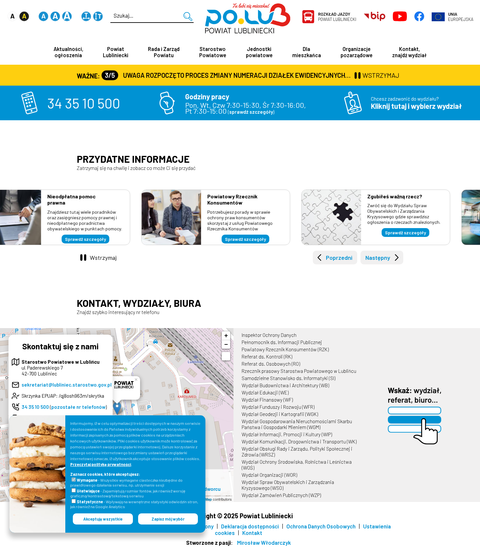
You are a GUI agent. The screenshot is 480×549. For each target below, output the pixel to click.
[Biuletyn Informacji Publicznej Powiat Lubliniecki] (375, 16)
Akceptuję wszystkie (102, 519)
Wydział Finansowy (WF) (267, 400)
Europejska (460, 16)
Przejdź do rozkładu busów (430, 234)
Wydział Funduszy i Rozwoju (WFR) (278, 407)
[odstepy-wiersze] (98, 19)
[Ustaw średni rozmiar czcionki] (55, 19)
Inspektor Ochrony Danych (269, 335)
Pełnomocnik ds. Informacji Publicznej (282, 342)
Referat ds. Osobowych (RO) (271, 364)
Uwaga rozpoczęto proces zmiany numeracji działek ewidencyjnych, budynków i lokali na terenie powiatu (229, 75)
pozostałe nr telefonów (78, 407)
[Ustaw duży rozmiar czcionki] (67, 19)
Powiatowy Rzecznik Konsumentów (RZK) (285, 349)
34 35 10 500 (83, 103)
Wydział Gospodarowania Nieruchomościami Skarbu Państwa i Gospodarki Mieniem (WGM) (297, 424)
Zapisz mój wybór (168, 519)
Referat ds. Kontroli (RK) (267, 356)
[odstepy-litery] (86, 19)
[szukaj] (188, 16)
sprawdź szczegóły (251, 112)
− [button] (226, 344)
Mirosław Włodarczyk (264, 542)
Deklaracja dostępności (250, 526)
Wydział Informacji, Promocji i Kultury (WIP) (287, 434)
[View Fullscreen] (226, 356)
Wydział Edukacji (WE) (265, 392)
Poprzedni (339, 257)
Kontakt (252, 532)
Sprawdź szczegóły (109, 239)
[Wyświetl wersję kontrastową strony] (24, 19)
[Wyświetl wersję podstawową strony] (12, 19)
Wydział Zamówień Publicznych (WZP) (281, 495)
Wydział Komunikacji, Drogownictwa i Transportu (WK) (299, 441)
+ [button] (226, 335)
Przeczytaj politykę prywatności (100, 464)
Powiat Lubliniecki (337, 16)
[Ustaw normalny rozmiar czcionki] (43, 19)
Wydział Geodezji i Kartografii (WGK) (280, 414)
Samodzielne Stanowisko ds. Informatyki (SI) (288, 378)
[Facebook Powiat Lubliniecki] (419, 16)
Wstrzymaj (103, 257)
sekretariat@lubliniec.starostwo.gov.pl (67, 385)
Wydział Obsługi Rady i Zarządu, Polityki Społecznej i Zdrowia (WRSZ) (297, 452)
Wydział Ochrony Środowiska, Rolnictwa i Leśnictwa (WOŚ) (297, 465)
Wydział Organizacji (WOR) (269, 475)
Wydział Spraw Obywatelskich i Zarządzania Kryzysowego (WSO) (288, 485)
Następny (377, 257)
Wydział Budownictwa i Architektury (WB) (285, 385)
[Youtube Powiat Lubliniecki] (400, 16)
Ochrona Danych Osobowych (321, 526)
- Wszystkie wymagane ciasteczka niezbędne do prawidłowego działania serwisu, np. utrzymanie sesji (126, 482)
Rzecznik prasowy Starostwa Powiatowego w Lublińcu (299, 371)
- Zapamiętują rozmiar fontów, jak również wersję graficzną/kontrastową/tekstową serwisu (127, 493)
